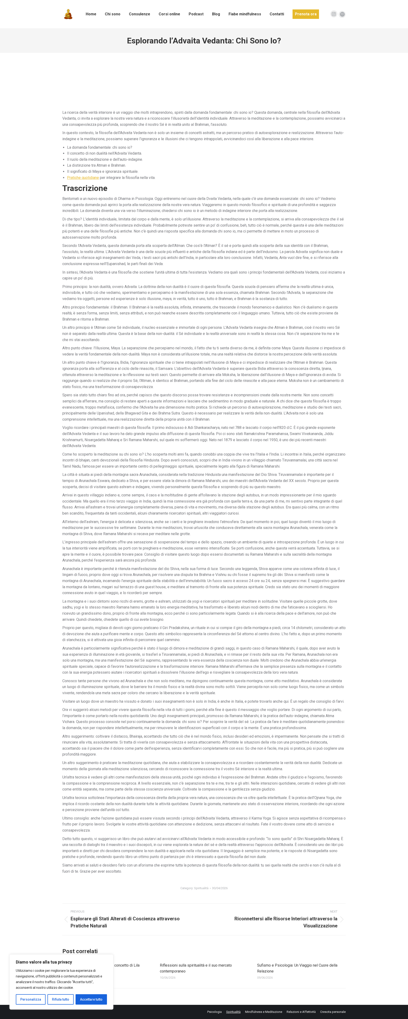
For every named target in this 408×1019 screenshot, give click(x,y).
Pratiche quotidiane (83, 177)
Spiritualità (201, 888)
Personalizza (30, 999)
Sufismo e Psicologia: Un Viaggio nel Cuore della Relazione (297, 968)
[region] (61, 982)
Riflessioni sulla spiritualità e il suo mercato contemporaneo (196, 968)
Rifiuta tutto (60, 999)
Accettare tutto (91, 999)
